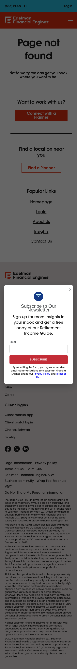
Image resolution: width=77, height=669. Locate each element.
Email (12, 341)
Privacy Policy (42, 373)
